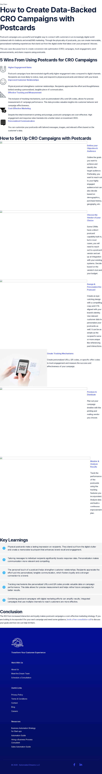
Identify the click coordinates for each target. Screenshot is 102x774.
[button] (83, 7)
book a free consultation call (79, 619)
